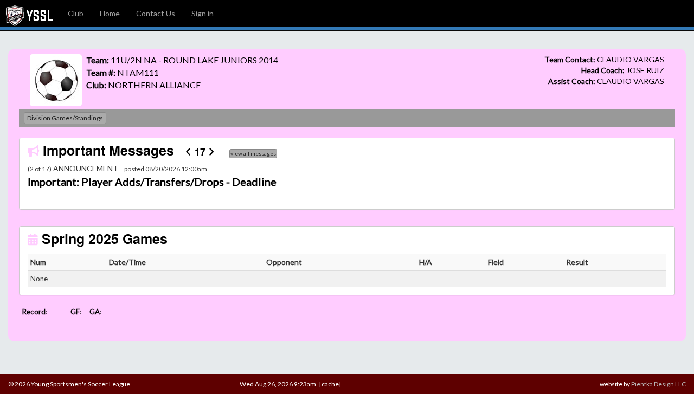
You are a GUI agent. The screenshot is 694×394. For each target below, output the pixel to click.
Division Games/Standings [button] (65, 118)
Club (75, 13)
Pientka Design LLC (658, 384)
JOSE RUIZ (645, 70)
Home (110, 13)
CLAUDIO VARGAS (630, 59)
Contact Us (155, 13)
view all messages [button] (253, 153)
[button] (76, 182)
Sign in (202, 13)
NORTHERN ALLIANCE (154, 85)
